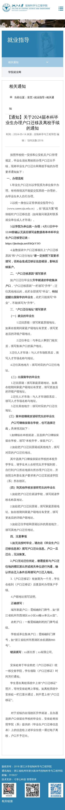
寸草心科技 (20, 779)
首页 (29, 97)
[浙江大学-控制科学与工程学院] (26, 7)
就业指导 (39, 97)
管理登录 (31, 779)
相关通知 (13, 62)
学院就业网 (14, 72)
